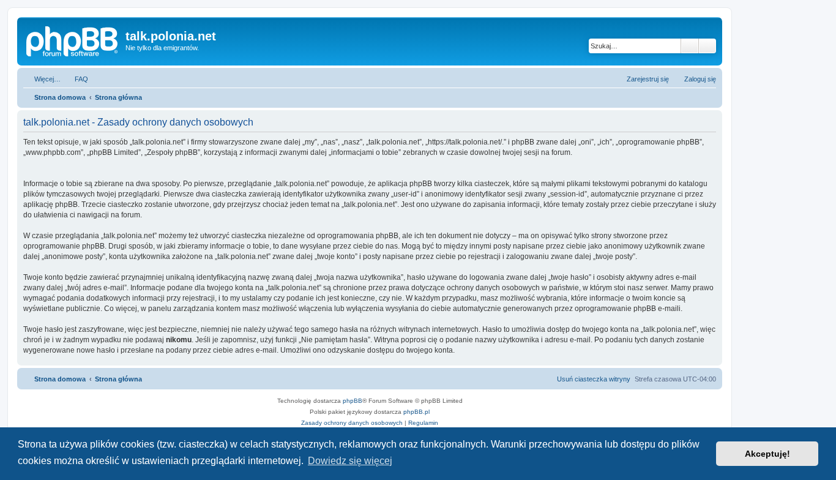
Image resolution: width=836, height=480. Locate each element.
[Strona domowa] (72, 39)
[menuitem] (76, 79)
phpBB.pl (416, 411)
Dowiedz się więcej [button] (350, 461)
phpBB (352, 400)
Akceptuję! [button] (767, 454)
